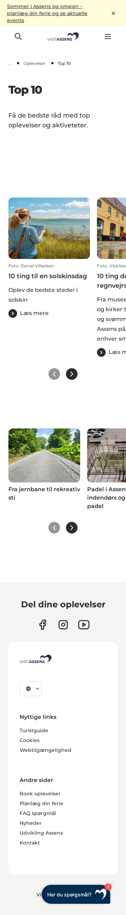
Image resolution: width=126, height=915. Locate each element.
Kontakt (30, 843)
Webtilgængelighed (45, 750)
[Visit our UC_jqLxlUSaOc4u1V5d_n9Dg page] (84, 625)
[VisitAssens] (35, 659)
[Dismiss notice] (113, 13)
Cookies (30, 740)
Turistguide (34, 730)
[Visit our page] (42, 625)
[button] (49, 290)
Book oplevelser (40, 793)
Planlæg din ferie (41, 803)
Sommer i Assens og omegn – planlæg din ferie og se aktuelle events (47, 13)
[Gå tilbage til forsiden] (63, 36)
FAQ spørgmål (38, 813)
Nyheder (31, 823)
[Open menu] (108, 36)
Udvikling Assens (41, 833)
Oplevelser (34, 63)
